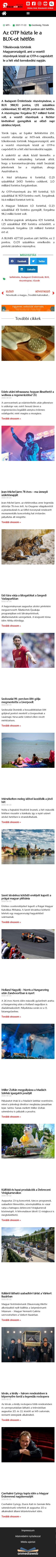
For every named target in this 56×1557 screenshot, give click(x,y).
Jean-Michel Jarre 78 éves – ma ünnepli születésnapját (24, 493)
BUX (47, 277)
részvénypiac (25, 280)
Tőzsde (45, 25)
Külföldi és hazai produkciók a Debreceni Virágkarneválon (25, 1191)
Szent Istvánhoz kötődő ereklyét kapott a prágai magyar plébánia (26, 897)
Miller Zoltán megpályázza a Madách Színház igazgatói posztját (23, 1091)
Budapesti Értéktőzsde (32, 277)
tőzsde (36, 280)
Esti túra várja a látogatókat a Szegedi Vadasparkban (23, 597)
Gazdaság (36, 25)
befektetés (15, 277)
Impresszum (28, 1530)
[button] (51, 3)
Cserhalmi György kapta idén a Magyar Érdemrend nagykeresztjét (25, 1495)
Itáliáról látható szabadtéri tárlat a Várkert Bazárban (26, 1295)
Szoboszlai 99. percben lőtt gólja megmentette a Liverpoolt (20, 700)
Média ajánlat (28, 1542)
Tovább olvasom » (11, 418)
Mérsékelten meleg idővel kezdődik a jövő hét (27, 800)
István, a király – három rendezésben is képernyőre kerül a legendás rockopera (25, 1395)
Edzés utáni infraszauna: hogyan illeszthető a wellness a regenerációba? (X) (27, 393)
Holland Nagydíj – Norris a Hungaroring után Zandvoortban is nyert (25, 991)
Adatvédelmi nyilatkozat (28, 1536)
